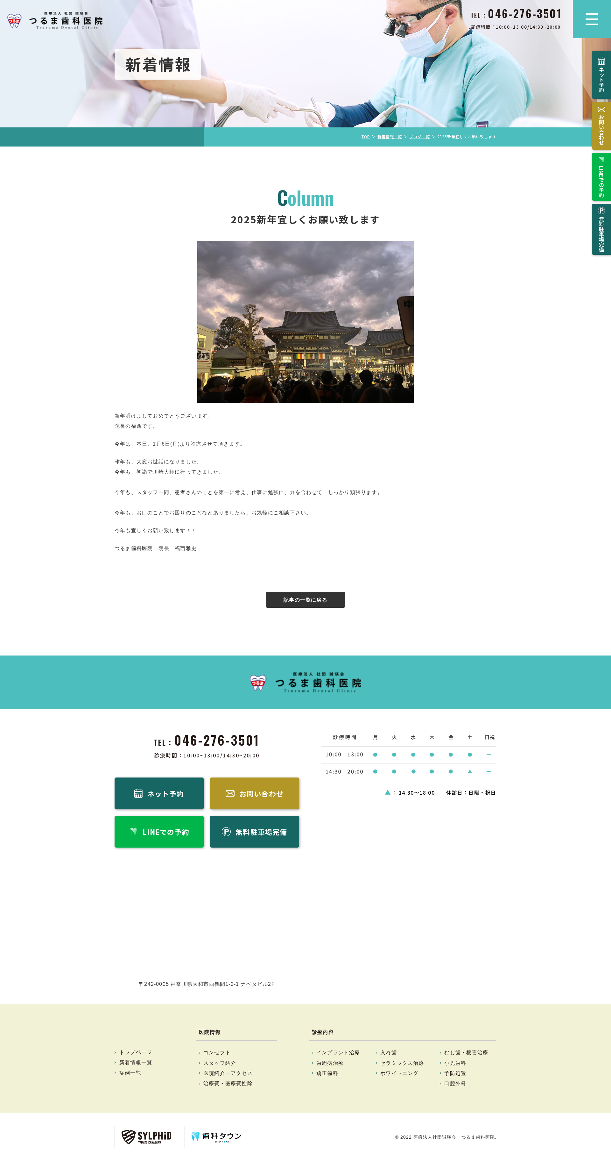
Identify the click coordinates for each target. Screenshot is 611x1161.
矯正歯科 (327, 1073)
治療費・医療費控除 (228, 1083)
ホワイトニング (399, 1073)
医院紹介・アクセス (228, 1073)
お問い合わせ (601, 129)
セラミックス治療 (402, 1063)
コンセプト (217, 1052)
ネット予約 (601, 79)
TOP (366, 136)
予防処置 (455, 1073)
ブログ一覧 (419, 136)
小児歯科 (455, 1063)
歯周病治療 (330, 1063)
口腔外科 (455, 1083)
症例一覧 (130, 1073)
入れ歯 (388, 1052)
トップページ (135, 1052)
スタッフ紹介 (219, 1063)
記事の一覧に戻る (305, 600)
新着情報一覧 (389, 136)
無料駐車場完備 (601, 234)
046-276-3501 (217, 740)
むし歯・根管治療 (466, 1052)
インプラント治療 (338, 1052)
